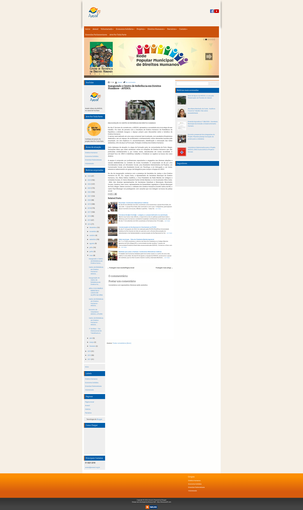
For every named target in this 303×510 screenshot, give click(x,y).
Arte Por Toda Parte (117, 35)
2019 (89, 204)
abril (91, 338)
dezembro (93, 227)
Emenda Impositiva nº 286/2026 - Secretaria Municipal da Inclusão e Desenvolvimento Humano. (203, 124)
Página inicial (129, 268)
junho (91, 251)
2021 (89, 196)
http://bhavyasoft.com (164, 502)
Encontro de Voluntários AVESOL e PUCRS (95, 312)
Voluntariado (106, 29)
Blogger (99, 419)
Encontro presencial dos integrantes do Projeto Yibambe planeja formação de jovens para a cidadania (201, 137)
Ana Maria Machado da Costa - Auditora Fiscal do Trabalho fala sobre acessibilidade (201, 111)
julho (91, 247)
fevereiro (92, 346)
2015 (89, 220)
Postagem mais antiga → (164, 268)
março (91, 342)
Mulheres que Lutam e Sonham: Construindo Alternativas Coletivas (140, 252)
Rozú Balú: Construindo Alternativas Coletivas (133, 203)
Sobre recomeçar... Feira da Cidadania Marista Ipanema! (136, 239)
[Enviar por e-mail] (109, 194)
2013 (89, 351)
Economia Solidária (124, 29)
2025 (89, 180)
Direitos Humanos (156, 29)
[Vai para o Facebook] (212, 11)
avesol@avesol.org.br (92, 467)
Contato (182, 29)
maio (91, 255)
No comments (130, 82)
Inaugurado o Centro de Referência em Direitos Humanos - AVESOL (134, 87)
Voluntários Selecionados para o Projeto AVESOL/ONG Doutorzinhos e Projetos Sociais (201, 150)
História (87, 409)
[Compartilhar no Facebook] (116, 194)
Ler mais (158, 208)
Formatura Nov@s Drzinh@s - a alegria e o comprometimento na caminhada (143, 215)
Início (87, 29)
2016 (89, 216)
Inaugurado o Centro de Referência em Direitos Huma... (96, 261)
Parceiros (171, 29)
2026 (89, 176)
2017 (89, 212)
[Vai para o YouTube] (216, 11)
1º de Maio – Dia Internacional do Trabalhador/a (95, 331)
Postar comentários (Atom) (122, 343)
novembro (93, 231)
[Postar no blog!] (111, 194)
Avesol (95, 29)
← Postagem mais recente (116, 268)
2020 (89, 200)
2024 (89, 184)
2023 (89, 188)
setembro (92, 239)
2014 (89, 224)
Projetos (140, 29)
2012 (89, 355)
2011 (89, 359)
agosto (92, 243)
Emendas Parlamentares (96, 35)
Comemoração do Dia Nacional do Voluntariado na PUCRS (137, 227)
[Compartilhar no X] (113, 194)
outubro (92, 235)
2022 (89, 192)
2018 (89, 208)
